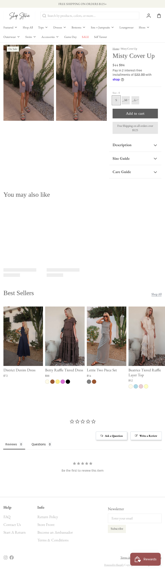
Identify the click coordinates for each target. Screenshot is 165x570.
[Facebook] (11, 557)
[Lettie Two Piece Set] (106, 336)
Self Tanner (100, 37)
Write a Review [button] (148, 436)
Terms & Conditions (53, 539)
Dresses (57, 27)
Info (40, 507)
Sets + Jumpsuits (100, 27)
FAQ (7, 516)
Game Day (70, 37)
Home (116, 48)
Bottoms (76, 27)
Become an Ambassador (55, 532)
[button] (135, 113)
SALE (85, 37)
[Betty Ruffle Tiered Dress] (65, 336)
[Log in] (147, 15)
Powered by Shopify (114, 565)
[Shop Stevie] (19, 15)
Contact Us (12, 524)
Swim (28, 37)
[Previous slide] (143, 313)
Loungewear (126, 27)
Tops (41, 27)
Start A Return (14, 532)
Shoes (142, 27)
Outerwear (9, 37)
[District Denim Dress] (23, 336)
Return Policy (47, 516)
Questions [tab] (39, 444)
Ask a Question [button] (114, 436)
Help (7, 507)
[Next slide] (157, 313)
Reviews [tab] (11, 444)
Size (116, 92)
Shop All (28, 27)
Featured (8, 27)
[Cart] (157, 15)
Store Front (46, 524)
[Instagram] (5, 557)
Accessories (48, 37)
